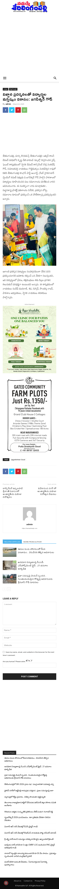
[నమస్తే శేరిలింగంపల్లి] (29, 6)
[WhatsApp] (24, 110)
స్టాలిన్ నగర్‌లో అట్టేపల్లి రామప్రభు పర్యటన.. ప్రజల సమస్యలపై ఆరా (28, 790)
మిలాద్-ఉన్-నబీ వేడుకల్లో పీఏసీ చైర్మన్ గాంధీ (21, 826)
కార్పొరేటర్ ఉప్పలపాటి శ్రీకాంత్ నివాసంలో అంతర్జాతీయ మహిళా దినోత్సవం (13, 492)
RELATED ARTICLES (12, 541)
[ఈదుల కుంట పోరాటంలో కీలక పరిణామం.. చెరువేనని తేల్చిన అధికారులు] (9, 552)
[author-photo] (29, 520)
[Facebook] (5, 110)
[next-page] (9, 589)
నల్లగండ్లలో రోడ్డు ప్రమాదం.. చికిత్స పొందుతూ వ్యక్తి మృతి (24, 797)
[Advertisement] (29, 43)
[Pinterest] (18, 110)
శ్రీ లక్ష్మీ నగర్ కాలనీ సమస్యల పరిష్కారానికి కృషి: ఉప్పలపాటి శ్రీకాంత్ (29, 839)
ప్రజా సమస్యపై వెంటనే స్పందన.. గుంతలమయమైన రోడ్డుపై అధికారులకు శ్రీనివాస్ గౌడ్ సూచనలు (35, 578)
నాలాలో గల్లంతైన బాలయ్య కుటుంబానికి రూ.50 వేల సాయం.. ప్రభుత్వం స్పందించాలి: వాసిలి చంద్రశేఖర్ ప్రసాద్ (30, 854)
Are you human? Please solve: (14, 661)
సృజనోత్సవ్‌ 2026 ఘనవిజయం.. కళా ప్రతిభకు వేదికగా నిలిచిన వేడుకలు (27, 818)
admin (8, 104)
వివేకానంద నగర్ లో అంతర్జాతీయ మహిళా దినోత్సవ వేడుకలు (46, 491)
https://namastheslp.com (29, 528)
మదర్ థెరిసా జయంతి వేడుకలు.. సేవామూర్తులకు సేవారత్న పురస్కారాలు (25, 863)
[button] (4, 78)
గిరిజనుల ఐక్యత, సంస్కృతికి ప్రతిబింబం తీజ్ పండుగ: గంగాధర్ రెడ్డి (28, 812)
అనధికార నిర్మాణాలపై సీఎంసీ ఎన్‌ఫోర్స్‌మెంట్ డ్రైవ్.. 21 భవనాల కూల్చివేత (33, 565)
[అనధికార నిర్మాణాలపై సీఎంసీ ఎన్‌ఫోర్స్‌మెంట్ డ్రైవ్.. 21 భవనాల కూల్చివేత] (9, 565)
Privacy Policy (40, 881)
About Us (17, 881)
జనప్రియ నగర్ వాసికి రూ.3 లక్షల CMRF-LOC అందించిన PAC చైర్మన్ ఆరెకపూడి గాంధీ (29, 846)
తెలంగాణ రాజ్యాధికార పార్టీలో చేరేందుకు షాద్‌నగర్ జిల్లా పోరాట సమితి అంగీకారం (30, 803)
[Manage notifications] (6, 883)
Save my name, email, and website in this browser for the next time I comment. (28, 653)
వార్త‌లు (6, 89)
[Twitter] (12, 110)
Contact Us (28, 881)
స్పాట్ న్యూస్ (13, 89)
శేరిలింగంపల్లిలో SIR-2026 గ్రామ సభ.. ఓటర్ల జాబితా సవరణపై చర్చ (29, 784)
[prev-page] (4, 589)
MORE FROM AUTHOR (32, 541)
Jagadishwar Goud (18, 460)
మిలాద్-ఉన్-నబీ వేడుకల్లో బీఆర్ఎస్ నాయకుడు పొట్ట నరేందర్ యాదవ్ (30, 833)
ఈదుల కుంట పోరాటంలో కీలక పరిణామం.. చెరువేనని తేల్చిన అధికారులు (36, 550)
